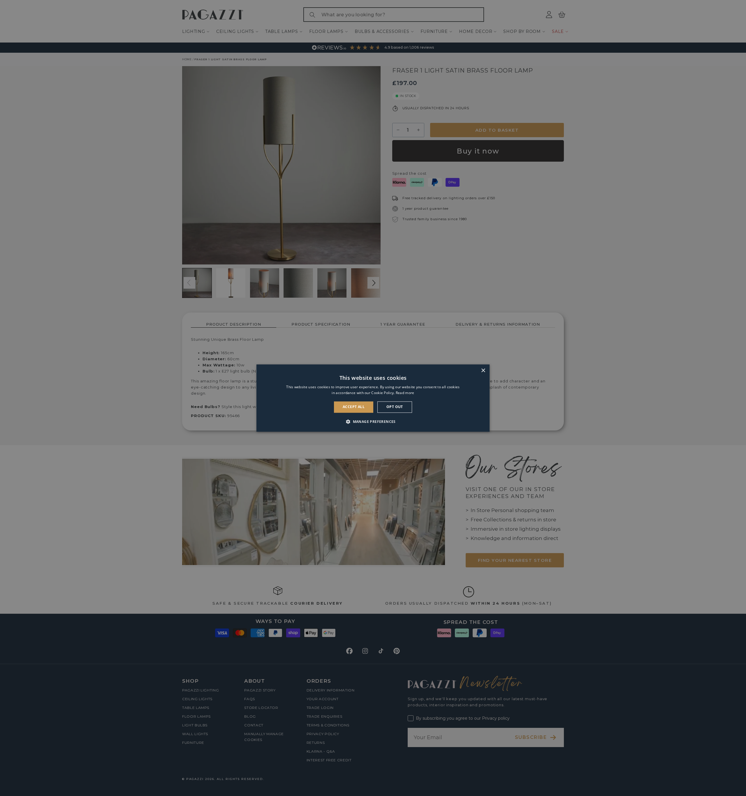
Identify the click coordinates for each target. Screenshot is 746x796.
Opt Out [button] (394, 407)
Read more (405, 392)
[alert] (373, 398)
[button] (373, 421)
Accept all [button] (354, 407)
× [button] (483, 370)
